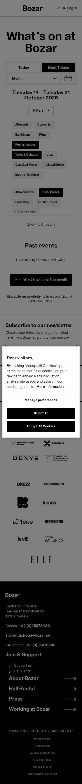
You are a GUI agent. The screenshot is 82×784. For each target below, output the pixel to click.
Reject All (41, 413)
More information (50, 387)
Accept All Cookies (41, 426)
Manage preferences (41, 400)
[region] (41, 392)
